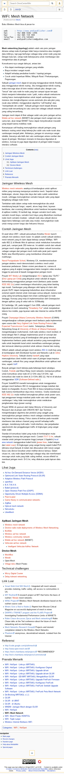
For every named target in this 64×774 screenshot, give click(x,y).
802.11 (45, 350)
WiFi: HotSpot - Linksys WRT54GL (20, 664)
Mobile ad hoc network (11, 118)
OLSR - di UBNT (12, 701)
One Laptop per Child (12, 279)
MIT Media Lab (15, 276)
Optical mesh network (14, 506)
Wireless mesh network (15, 525)
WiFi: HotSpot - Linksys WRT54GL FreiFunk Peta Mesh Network (33, 692)
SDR (17, 380)
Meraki (47, 234)
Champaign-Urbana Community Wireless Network (30, 318)
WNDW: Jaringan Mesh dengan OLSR (21, 707)
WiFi (16, 728)
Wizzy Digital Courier (14, 573)
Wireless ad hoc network (15, 534)
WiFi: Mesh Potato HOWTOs (17, 716)
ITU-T (45, 437)
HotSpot (23, 728)
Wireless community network (17, 537)
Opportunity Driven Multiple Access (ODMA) (24, 494)
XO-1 (40, 276)
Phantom (9, 633)
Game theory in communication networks (22, 500)
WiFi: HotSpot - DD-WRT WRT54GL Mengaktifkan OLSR (29, 677)
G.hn (51, 437)
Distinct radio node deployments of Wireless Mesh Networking (31, 528)
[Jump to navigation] (4, 3)
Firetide (12, 371)
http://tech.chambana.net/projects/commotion (24, 655)
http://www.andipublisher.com (33, 31)
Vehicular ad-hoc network (15, 543)
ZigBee (8, 503)
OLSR (7, 698)
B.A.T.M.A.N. (11, 485)
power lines (42, 442)
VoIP (15, 364)
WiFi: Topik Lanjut (12, 719)
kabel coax (10, 445)
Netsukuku (9, 509)
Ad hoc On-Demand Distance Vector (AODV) (24, 473)
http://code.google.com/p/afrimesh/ (20, 646)
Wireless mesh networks (12, 188)
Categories (7, 728)
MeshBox (9, 555)
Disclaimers (51, 771)
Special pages (8, 747)
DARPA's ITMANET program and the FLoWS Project (27, 613)
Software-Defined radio (29, 380)
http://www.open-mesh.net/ (16, 649)
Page (4, 9)
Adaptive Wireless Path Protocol (19, 479)
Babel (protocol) (11, 488)
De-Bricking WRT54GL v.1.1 (17, 695)
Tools (59, 9)
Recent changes (9, 739)
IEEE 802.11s (8, 284)
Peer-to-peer (10, 497)
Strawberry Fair (35, 308)
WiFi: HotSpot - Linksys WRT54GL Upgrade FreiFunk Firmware (32, 680)
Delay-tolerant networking (16, 577)
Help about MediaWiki (10, 744)
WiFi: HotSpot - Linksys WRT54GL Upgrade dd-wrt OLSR (29, 674)
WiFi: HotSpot (11, 710)
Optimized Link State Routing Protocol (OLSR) (25, 476)
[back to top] (32, 753)
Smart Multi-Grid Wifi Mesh (16, 586)
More (17, 9)
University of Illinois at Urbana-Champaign (38, 329)
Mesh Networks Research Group (19, 627)
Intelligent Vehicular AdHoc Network (23, 546)
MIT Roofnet (10, 595)
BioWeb (8, 531)
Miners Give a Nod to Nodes (17, 607)
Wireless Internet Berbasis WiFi (18, 722)
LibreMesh (9, 512)
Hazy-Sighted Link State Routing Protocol (35, 323)
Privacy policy (21, 771)
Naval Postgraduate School (13, 261)
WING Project (11, 601)
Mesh (18, 20)
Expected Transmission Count (15, 326)
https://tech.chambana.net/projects (20, 652)
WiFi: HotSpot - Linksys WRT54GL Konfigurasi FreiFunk (29, 683)
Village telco (10, 564)
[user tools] (59, 3)
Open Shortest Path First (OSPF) (19, 491)
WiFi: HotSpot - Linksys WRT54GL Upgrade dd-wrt (27, 670)
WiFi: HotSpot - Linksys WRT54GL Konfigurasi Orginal (28, 667)
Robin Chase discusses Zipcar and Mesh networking (27, 619)
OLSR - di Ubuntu (12, 704)
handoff (36, 356)
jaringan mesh (15, 83)
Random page (8, 742)
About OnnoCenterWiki (36, 771)
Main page (6, 736)
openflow (9, 482)
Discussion (10, 9)
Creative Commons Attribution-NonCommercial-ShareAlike (27, 769)
